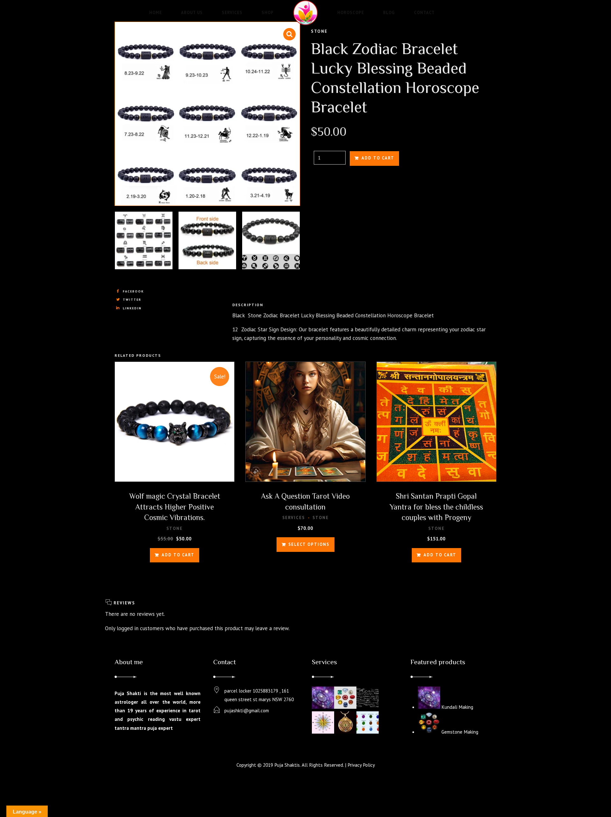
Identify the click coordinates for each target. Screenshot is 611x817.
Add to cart (378, 158)
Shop (268, 12)
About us (192, 12)
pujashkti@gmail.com (246, 710)
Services (232, 12)
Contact (424, 12)
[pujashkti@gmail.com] (216, 710)
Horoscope (350, 12)
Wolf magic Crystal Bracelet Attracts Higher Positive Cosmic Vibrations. (174, 507)
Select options (308, 544)
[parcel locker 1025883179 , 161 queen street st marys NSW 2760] (216, 690)
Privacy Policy (361, 765)
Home (155, 12)
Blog (389, 12)
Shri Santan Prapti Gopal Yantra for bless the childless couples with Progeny (436, 507)
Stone (319, 31)
